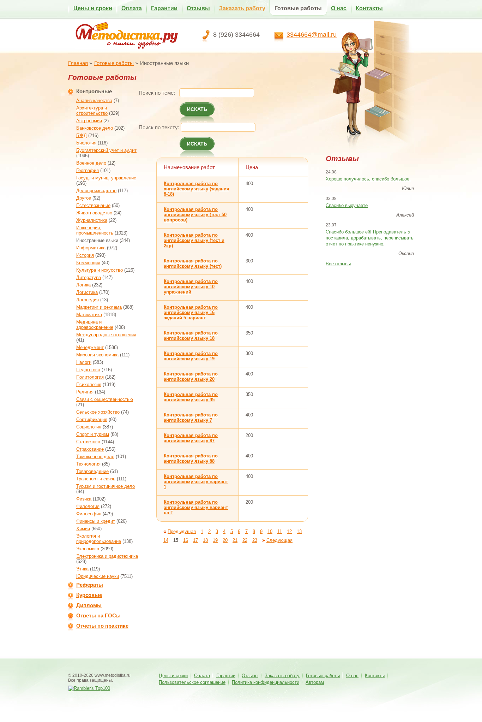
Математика (89, 314)
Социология (88, 427)
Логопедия (87, 299)
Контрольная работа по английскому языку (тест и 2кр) (194, 240)
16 (185, 540)
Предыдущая (182, 531)
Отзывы (198, 8)
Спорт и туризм (92, 434)
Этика (82, 569)
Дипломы (89, 605)
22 (244, 540)
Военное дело (91, 163)
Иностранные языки (97, 240)
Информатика (91, 247)
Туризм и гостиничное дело (105, 486)
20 (225, 540)
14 (165, 540)
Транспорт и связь (95, 478)
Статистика (88, 441)
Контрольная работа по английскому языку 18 (191, 335)
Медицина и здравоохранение (94, 324)
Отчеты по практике (102, 626)
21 (235, 540)
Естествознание (93, 205)
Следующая (279, 540)
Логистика (87, 292)
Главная (78, 63)
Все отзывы (338, 263)
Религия (85, 392)
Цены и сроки (92, 8)
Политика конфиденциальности (265, 682)
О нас (339, 8)
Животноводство (94, 212)
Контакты (369, 8)
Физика (83, 499)
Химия (83, 528)
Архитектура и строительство (92, 110)
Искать (197, 109)
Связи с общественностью (104, 399)
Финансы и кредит (95, 521)
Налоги (83, 362)
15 (175, 540)
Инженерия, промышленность (94, 230)
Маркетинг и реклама (99, 307)
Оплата (131, 8)
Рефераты (89, 585)
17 (195, 540)
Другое (83, 198)
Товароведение (92, 471)
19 (215, 540)
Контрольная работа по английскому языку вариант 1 (196, 482)
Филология (88, 506)
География (87, 170)
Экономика (87, 548)
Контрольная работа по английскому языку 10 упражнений (191, 287)
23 (254, 540)
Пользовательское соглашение (192, 682)
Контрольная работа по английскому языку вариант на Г (196, 507)
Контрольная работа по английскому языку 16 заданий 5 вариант (191, 312)
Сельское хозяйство (98, 412)
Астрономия (89, 120)
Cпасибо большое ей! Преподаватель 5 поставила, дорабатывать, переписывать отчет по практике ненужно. (370, 238)
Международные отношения (106, 334)
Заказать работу (242, 8)
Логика (83, 285)
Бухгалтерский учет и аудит (106, 150)
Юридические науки (97, 576)
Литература (88, 277)
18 (205, 540)
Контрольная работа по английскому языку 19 (191, 356)
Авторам (315, 682)
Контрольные (94, 91)
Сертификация (91, 419)
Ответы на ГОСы (98, 615)
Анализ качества (94, 100)
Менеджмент (90, 347)
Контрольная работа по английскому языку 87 (191, 438)
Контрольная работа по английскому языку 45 (191, 397)
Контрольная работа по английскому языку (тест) (193, 263)
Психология (88, 384)
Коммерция (88, 262)
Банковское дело (94, 128)
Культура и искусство (99, 270)
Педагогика (88, 369)
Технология (88, 464)
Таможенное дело (95, 456)
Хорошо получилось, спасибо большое (368, 179)
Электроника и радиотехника (107, 556)
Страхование (90, 449)
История (85, 255)
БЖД (81, 135)
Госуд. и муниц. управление (106, 177)
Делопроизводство (96, 190)
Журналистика (91, 220)
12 (289, 531)
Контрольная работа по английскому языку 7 (191, 417)
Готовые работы (298, 8)
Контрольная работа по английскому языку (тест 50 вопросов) (195, 215)
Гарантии (164, 8)
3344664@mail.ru (312, 34)
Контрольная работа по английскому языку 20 (191, 376)
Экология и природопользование (98, 538)
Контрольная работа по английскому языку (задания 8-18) (196, 189)
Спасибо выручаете (347, 205)
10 (269, 531)
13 (299, 531)
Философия (88, 513)
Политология (90, 377)
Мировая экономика (97, 354)
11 (279, 531)
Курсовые (89, 595)
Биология (86, 143)
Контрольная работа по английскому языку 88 (191, 458)
